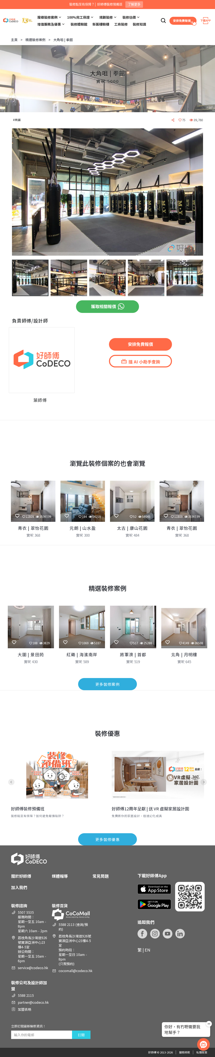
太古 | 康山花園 (132, 528)
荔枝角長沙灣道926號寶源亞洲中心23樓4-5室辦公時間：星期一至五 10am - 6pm (32, 949)
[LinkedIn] (180, 934)
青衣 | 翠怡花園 (33, 528)
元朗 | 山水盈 (82, 528)
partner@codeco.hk (33, 1002)
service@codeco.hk (33, 967)
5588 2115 (26, 995)
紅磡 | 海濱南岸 (82, 654)
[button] (18, 192)
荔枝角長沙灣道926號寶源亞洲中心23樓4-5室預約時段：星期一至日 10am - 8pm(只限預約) (75, 949)
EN (147, 950)
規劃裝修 (106, 17)
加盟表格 (24, 1009)
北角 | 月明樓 (184, 654)
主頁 (14, 39)
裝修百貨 (60, 905)
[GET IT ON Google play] (154, 904)
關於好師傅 (21, 876)
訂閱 (81, 1034)
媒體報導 (60, 876)
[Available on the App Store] (154, 889)
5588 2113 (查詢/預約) (73, 927)
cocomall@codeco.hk (75, 970)
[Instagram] (155, 934)
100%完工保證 (78, 17)
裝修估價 (129, 17)
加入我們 (19, 887)
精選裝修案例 (35, 39)
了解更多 (134, 4)
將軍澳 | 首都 (133, 654)
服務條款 (184, 1052)
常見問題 (101, 876)
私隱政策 (201, 1052)
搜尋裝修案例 (47, 17)
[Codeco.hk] (17, 20)
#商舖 (17, 120)
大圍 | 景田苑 (31, 654)
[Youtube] (167, 934)
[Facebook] (142, 934)
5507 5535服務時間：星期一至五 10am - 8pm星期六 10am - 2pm (32, 921)
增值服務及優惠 (49, 24)
